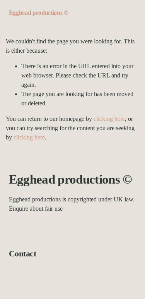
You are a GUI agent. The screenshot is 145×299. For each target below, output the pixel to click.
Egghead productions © (38, 12)
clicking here (109, 118)
